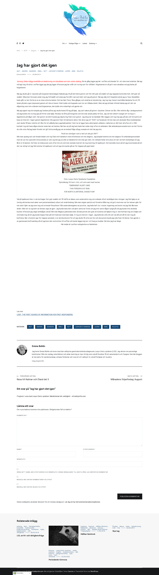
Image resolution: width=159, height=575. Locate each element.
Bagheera (32, 71)
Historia (51, 550)
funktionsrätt (29, 528)
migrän (58, 552)
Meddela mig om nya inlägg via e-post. (32, 487)
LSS (29, 531)
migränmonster (68, 552)
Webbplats (21, 459)
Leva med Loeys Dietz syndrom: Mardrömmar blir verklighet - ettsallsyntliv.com (55, 396)
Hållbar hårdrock (102, 526)
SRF (89, 529)
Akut (18, 71)
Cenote (70, 571)
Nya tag (115, 531)
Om (63, 43)
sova (50, 555)
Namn (19, 449)
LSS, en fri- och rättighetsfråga (30, 535)
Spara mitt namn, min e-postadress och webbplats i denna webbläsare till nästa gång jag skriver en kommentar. (62, 472)
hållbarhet (84, 528)
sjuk (70, 553)
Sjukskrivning (136, 526)
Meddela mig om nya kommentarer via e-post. (34, 479)
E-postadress (89, 449)
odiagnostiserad (61, 553)
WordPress (94, 571)
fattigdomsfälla (34, 526)
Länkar (85, 43)
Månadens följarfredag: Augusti (126, 378)
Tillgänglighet (85, 531)
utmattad (52, 556)
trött (55, 555)
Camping (84, 526)
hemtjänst (35, 529)
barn (25, 526)
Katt (45, 71)
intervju (100, 528)
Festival (91, 526)
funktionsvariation (23, 529)
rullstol (80, 71)
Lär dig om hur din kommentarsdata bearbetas (82, 502)
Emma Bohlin (21, 74)
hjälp (42, 529)
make (73, 71)
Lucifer (67, 71)
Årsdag (115, 526)
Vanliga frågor (74, 43)
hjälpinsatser (21, 531)
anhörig (25, 71)
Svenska (19, 573)
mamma (51, 552)
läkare (122, 526)
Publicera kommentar (130, 496)
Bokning (92, 43)
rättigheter (20, 532)
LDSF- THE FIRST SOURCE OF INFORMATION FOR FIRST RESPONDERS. (45, 315)
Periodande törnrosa (58, 559)
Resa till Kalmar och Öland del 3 (33, 378)
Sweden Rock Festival (99, 529)
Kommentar (22, 415)
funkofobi (20, 528)
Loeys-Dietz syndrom (56, 71)
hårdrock (93, 528)
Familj (40, 71)
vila (118, 528)
